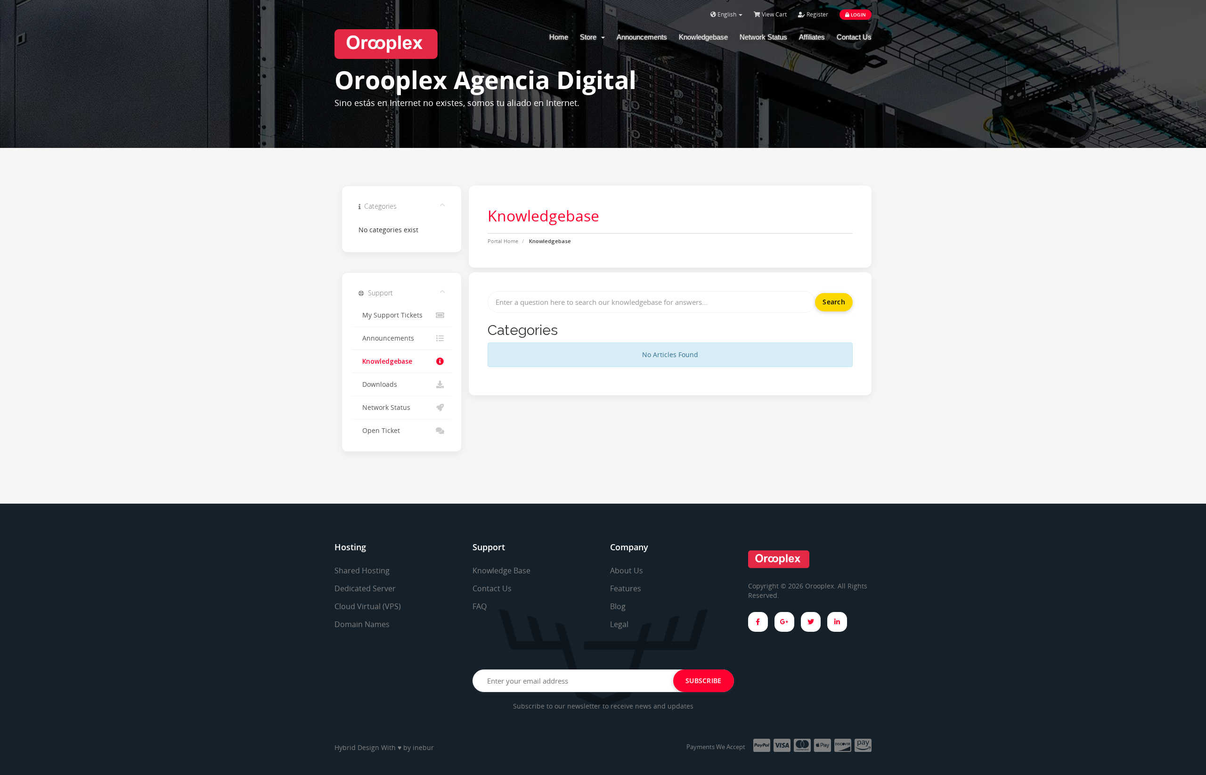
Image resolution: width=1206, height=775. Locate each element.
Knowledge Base (501, 570)
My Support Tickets (391, 315)
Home (558, 37)
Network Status (763, 37)
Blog (618, 606)
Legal (619, 624)
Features (625, 588)
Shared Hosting (362, 570)
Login (857, 14)
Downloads (378, 384)
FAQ (480, 606)
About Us (626, 570)
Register (816, 14)
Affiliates (812, 37)
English (727, 14)
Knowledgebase (703, 37)
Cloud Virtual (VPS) (367, 606)
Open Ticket (379, 430)
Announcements (642, 37)
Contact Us (854, 37)
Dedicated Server (365, 588)
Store (590, 37)
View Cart (773, 14)
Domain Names (362, 624)
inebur (423, 747)
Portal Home (503, 241)
